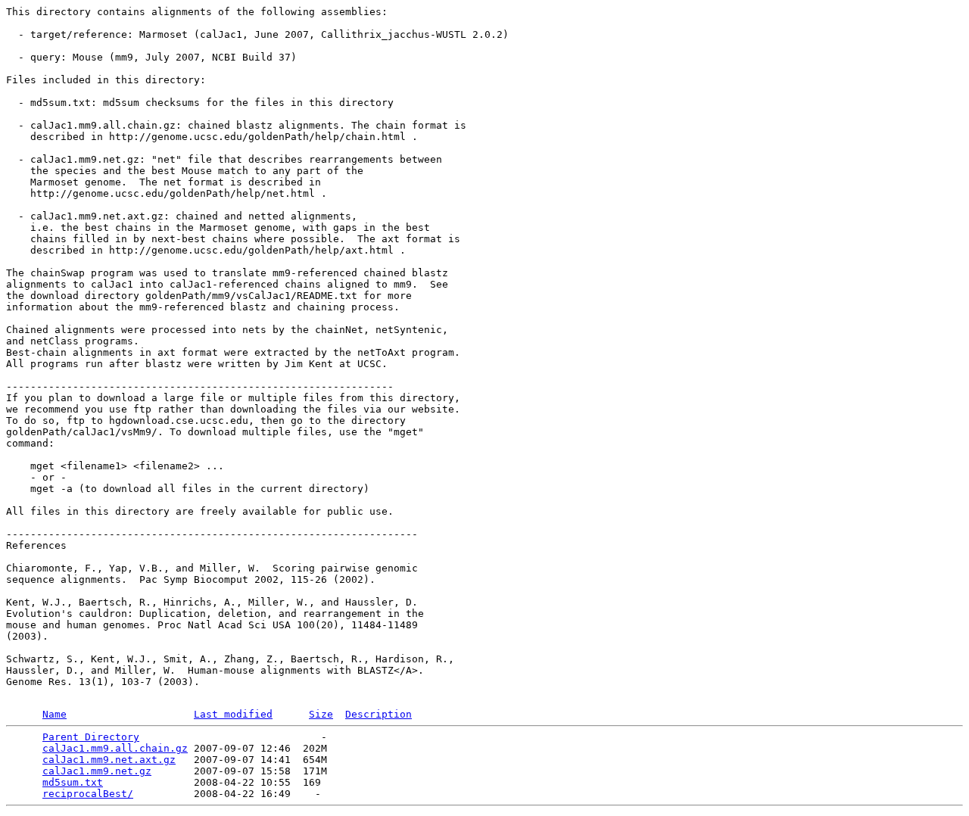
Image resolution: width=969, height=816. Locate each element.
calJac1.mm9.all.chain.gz (115, 748)
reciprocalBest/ (87, 793)
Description (378, 714)
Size (321, 714)
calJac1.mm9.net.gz (96, 771)
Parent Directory (90, 737)
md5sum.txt (72, 782)
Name (54, 714)
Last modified (233, 714)
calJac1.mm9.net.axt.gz (109, 759)
